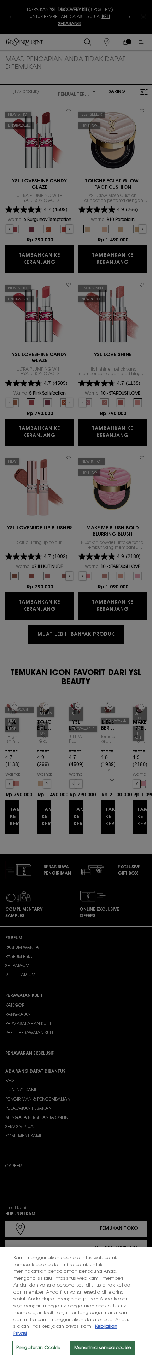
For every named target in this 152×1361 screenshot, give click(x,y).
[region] (76, 1304)
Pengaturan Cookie (38, 1347)
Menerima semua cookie (102, 1347)
